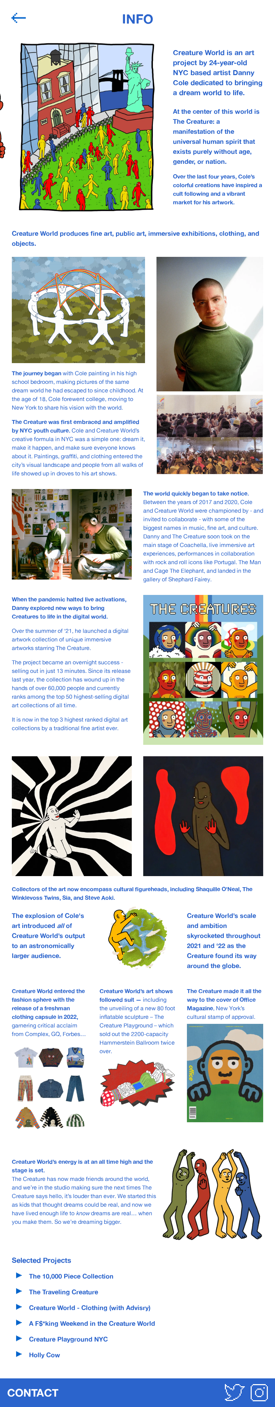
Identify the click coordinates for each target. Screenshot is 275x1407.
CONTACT (32, 1392)
